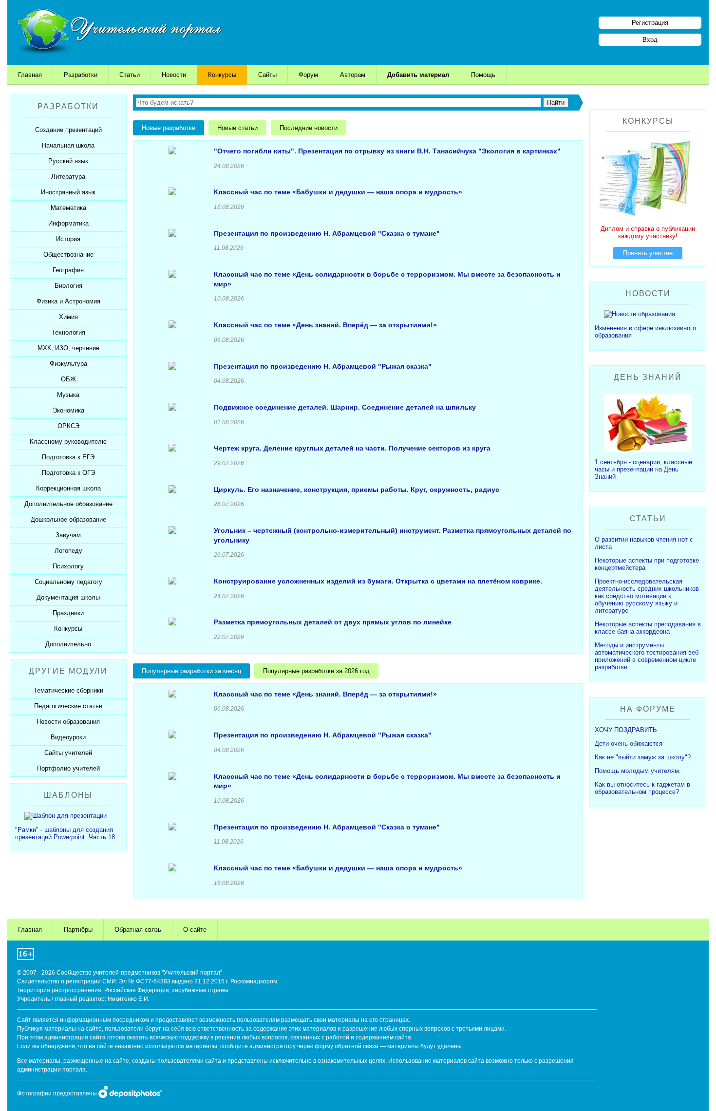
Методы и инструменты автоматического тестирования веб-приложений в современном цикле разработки (647, 656)
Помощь (483, 74)
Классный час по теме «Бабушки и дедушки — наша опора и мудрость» (338, 192)
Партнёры (78, 929)
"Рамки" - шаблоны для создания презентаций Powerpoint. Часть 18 (65, 833)
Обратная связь (137, 929)
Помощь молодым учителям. (638, 770)
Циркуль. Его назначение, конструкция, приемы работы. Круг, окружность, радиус (356, 489)
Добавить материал (418, 74)
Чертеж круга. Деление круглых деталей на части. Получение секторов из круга (352, 448)
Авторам (352, 74)
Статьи (129, 74)
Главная (30, 74)
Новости (174, 74)
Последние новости (309, 128)
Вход (650, 39)
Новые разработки (168, 128)
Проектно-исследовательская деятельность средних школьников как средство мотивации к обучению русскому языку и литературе (647, 596)
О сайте (195, 929)
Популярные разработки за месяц (191, 671)
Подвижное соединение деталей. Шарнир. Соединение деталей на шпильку (345, 407)
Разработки (80, 74)
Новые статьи (237, 128)
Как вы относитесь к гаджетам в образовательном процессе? (642, 788)
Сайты (267, 74)
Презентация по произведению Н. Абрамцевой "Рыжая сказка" (323, 366)
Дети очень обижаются (628, 743)
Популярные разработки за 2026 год (316, 671)
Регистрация (650, 22)
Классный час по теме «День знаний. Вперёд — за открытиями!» (325, 325)
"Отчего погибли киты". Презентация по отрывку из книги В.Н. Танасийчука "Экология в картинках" (387, 151)
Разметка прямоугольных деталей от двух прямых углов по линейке (333, 622)
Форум (308, 74)
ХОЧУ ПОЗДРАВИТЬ (626, 730)
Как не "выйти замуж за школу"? (643, 757)
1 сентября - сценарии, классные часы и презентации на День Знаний (643, 469)
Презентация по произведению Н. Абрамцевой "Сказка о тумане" (327, 233)
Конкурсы (222, 74)
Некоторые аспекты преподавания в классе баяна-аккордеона (648, 628)
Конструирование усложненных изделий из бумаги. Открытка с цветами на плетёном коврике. (378, 581)
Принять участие (648, 253)
